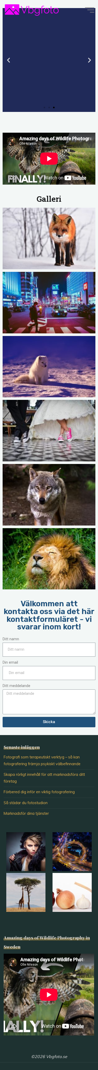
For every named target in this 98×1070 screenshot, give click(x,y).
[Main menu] (89, 9)
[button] (44, 107)
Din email (10, 662)
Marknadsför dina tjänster (26, 813)
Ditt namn (11, 639)
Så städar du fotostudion (26, 802)
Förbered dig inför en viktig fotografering (39, 792)
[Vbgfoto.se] (32, 9)
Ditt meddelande (16, 686)
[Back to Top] (77, 1049)
